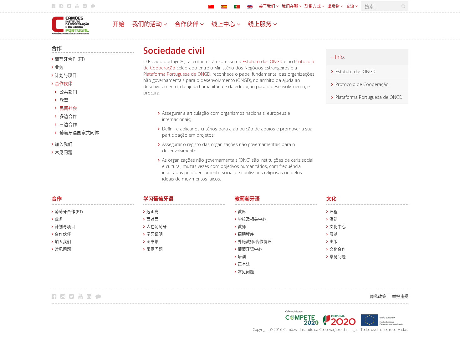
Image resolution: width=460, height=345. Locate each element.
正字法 (244, 264)
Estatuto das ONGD (263, 61)
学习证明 (154, 234)
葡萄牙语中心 (250, 249)
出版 (334, 241)
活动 (334, 219)
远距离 (152, 211)
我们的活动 (147, 24)
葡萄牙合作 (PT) (69, 59)
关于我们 (267, 6)
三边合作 (68, 124)
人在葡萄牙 (156, 226)
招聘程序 (246, 234)
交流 (350, 6)
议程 (334, 211)
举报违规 (400, 296)
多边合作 (68, 116)
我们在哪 (290, 6)
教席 (242, 211)
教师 (242, 226)
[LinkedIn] (91, 296)
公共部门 (68, 92)
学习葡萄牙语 (158, 198)
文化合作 (338, 249)
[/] (70, 25)
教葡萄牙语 (247, 198)
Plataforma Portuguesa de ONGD (176, 74)
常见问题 (63, 152)
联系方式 (313, 6)
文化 (331, 198)
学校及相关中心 (252, 219)
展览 (334, 234)
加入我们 (63, 144)
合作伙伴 (187, 24)
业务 (59, 67)
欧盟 (63, 100)
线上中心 (224, 24)
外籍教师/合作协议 (255, 241)
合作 (57, 48)
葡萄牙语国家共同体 (79, 132)
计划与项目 (66, 75)
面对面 (152, 219)
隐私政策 (378, 296)
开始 (119, 24)
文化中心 (338, 226)
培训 (242, 256)
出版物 (333, 6)
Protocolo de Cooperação (362, 84)
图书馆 (152, 241)
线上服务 (260, 24)
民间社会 (68, 108)
